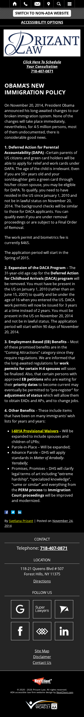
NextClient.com (64, 692)
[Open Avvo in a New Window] (64, 609)
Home (15, 4)
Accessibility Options (42, 22)
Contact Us (42, 662)
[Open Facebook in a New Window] (20, 631)
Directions (42, 581)
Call (25, 4)
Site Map (42, 651)
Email (37, 4)
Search (59, 4)
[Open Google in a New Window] (20, 609)
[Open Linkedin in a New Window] (64, 631)
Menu (69, 4)
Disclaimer (42, 656)
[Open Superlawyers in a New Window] (42, 609)
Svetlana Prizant (21, 521)
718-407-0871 (42, 71)
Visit (48, 4)
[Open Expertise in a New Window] (42, 631)
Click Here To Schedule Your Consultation (42, 64)
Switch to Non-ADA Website (42, 13)
